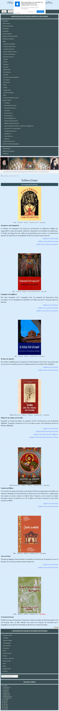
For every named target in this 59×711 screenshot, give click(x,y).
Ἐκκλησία (5, 59)
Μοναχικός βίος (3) (8, 115)
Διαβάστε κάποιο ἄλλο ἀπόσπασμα (48, 308)
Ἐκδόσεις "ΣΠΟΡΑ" (7, 100)
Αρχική (4, 11)
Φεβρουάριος (6, 696)
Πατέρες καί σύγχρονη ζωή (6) (11, 121)
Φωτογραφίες (6, 31)
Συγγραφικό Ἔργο (7, 668)
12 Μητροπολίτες (6, 148)
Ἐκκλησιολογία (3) (8, 113)
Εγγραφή (40, 11)
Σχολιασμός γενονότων (8, 57)
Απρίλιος (5, 693)
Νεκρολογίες (6, 28)
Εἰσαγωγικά (7, 103)
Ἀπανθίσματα (6, 153)
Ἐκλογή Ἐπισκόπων (7, 653)
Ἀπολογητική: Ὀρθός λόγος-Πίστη (11, 97)
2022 (3, 704)
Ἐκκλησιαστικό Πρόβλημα (9, 44)
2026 (3, 685)
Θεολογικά (5, 67)
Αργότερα (31, 11)
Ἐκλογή (4, 650)
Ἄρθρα (4, 41)
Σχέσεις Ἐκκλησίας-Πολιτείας (10, 51)
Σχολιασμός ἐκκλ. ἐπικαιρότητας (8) (12, 128)
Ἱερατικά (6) (7, 110)
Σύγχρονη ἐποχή (7, 90)
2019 (3, 709)
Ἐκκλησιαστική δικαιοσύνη (9, 46)
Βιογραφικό (5, 21)
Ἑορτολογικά (6, 80)
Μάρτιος (5, 695)
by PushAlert (18, 13)
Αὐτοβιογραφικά (7, 643)
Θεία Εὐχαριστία (7, 72)
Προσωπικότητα (6, 23)
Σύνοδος (5, 62)
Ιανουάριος (6, 698)
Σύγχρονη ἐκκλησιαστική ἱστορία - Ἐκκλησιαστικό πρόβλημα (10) (18, 126)
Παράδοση (5, 74)
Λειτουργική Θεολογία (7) (10, 108)
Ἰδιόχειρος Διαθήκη (7, 640)
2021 (3, 706)
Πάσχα (4, 85)
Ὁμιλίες (4, 663)
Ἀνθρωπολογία (6, 69)
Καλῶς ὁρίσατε (11, 11)
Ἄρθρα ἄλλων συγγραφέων (8, 151)
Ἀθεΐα (4, 95)
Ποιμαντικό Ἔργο (7, 661)
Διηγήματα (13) (7, 133)
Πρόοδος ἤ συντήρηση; (8, 92)
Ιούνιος (5, 690)
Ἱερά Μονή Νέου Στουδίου (9, 141)
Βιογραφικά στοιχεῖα (7, 635)
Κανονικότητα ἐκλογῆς (8, 26)
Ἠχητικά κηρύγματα (7, 33)
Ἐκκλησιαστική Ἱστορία (8, 49)
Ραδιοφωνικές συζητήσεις (8, 39)
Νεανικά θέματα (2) (8, 136)
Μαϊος (5, 692)
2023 (3, 702)
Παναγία (5, 87)
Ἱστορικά (5, 656)
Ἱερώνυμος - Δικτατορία (8, 658)
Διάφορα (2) (7, 138)
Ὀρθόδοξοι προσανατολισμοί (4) (11, 123)
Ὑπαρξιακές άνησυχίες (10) (10, 131)
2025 (3, 699)
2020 (4, 707)
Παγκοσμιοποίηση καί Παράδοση (10, 77)
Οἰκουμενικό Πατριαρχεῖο (9, 54)
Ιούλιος (5, 688)
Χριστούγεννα (6, 82)
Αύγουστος (6, 687)
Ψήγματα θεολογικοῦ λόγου (10, 105)
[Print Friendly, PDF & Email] (56, 627)
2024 (3, 701)
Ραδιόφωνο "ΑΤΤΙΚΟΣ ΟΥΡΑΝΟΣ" (10, 36)
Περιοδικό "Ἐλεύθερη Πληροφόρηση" (11, 144)
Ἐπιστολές (5, 671)
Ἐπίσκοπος (5, 64)
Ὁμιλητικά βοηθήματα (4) (9, 118)
